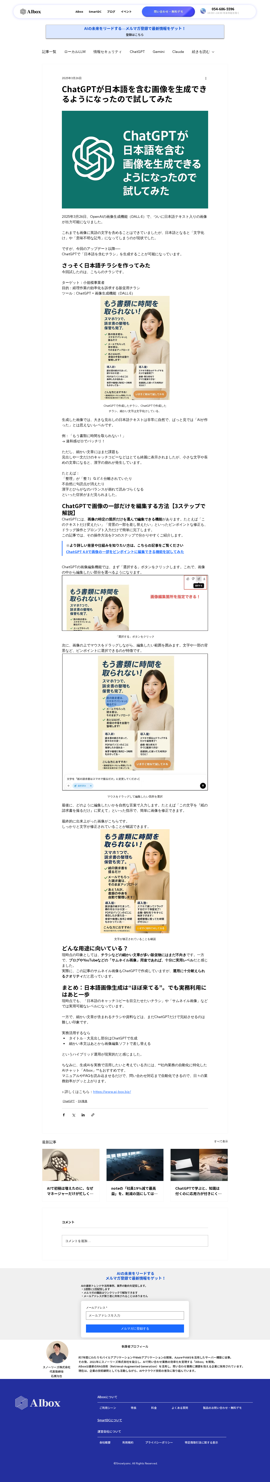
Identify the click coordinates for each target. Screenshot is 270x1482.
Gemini (158, 51)
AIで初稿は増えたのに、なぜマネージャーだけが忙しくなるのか (70, 1191)
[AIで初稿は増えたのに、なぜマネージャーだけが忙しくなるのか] (70, 1165)
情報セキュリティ (107, 51)
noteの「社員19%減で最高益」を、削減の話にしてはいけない (134, 1191)
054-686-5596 (223, 9)
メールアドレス (96, 1307)
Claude (178, 51)
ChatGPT (137, 51)
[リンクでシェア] (93, 1115)
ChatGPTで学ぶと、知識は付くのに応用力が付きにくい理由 (198, 1191)
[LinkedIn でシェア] (83, 1115)
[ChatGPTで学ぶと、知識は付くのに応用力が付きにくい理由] (199, 1165)
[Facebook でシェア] (64, 1115)
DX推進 (82, 1101)
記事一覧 (49, 51)
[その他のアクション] (205, 78)
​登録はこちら (135, 34)
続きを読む (201, 51)
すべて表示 (221, 1141)
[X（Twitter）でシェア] (73, 1115)
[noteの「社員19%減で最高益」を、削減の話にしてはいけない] (135, 1165)
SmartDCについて (109, 1420)
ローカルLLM (75, 51)
